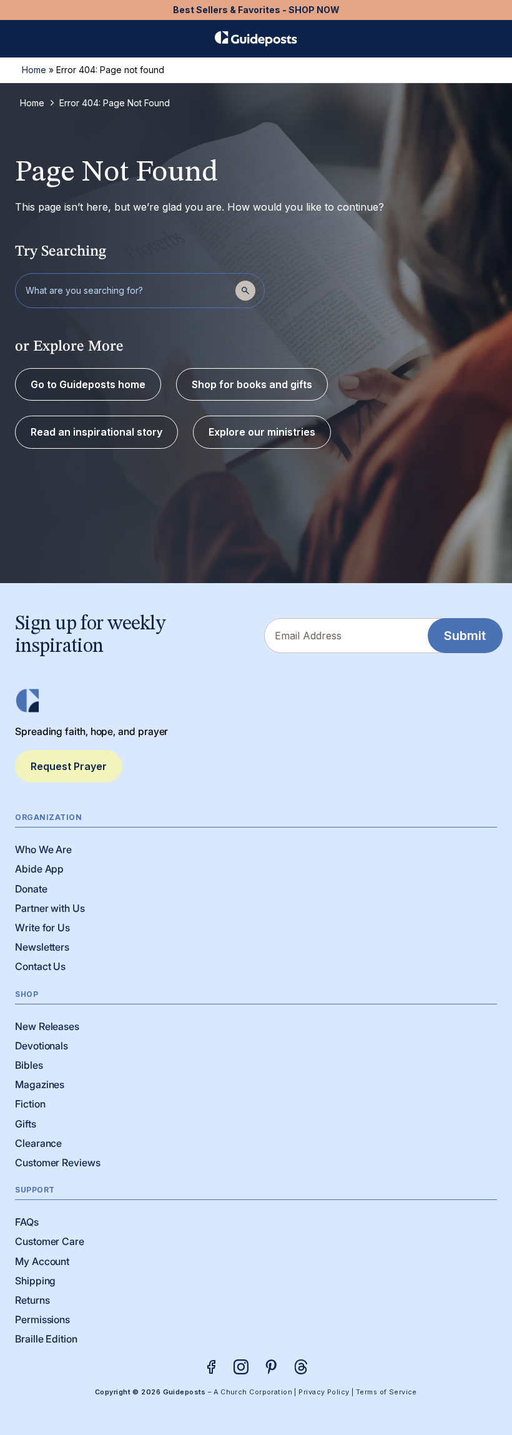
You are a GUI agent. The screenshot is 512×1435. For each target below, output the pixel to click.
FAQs (27, 1222)
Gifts (25, 1124)
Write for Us (42, 927)
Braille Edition (46, 1338)
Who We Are (43, 849)
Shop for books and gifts (252, 384)
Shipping (35, 1280)
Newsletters (42, 947)
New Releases (47, 1026)
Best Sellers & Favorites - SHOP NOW (256, 9)
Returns (32, 1300)
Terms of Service (386, 1392)
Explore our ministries (262, 432)
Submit (465, 635)
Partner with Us (50, 908)
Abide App (39, 868)
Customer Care (49, 1241)
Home (34, 69)
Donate (31, 888)
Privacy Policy (323, 1392)
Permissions (42, 1319)
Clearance (38, 1143)
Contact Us (40, 966)
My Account (42, 1261)
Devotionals (41, 1045)
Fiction (30, 1104)
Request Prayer (69, 766)
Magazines (39, 1084)
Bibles (29, 1065)
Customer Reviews (58, 1162)
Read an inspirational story (96, 432)
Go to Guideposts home (88, 384)
